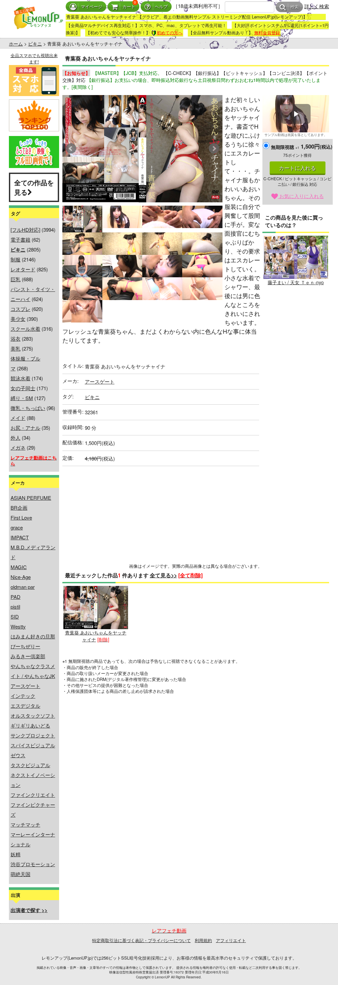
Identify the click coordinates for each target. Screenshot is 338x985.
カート (128, 6)
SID (15, 616)
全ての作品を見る (34, 187)
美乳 (15, 348)
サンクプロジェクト (33, 735)
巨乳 (15, 279)
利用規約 (203, 940)
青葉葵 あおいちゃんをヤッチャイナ (95, 636)
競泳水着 (20, 378)
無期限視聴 (285, 147)
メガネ (18, 447)
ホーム (16, 43)
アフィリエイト (231, 940)
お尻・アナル (25, 427)
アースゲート (25, 685)
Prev (71, 148)
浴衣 (15, 338)
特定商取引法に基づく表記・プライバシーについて (141, 940)
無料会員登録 (267, 32)
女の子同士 (23, 388)
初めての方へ (170, 32)
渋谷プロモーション (33, 864)
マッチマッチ (25, 824)
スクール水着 (25, 328)
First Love (21, 517)
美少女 (18, 318)
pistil (15, 606)
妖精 (15, 854)
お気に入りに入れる (301, 195)
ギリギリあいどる (30, 725)
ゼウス (18, 755)
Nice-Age (21, 576)
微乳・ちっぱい (28, 407)
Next (214, 148)
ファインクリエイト (33, 794)
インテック (23, 695)
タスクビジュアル (30, 765)
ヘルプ (161, 6)
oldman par (23, 586)
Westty (18, 626)
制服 (15, 259)
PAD (15, 596)
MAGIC (19, 566)
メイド (18, 417)
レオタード (23, 269)
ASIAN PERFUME (31, 497)
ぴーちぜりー (25, 646)
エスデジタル (25, 705)
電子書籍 (20, 239)
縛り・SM (22, 397)
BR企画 (19, 507)
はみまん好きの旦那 (33, 636)
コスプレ (20, 308)
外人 (15, 437)
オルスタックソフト (33, 715)
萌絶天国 (20, 873)
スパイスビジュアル (33, 745)
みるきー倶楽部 (28, 656)
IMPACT (20, 537)
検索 (294, 7)
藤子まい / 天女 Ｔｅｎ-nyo (296, 282)
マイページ (91, 6)
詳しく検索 (316, 6)
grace (17, 527)
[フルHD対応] (25, 229)
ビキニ (35, 43)
